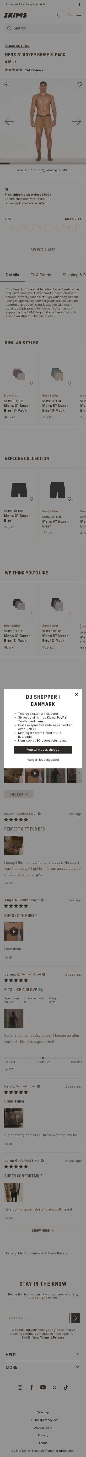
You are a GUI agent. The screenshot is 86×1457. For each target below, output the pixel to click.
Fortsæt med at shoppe (43, 749)
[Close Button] (76, 694)
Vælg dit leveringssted (43, 759)
